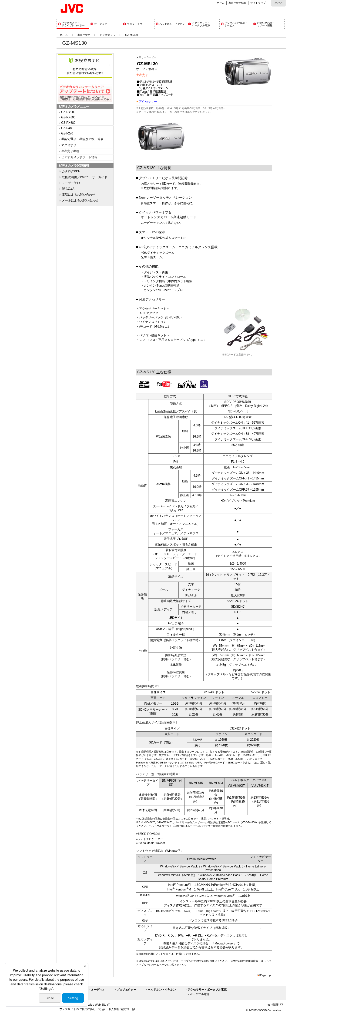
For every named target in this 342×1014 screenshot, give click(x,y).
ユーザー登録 (71, 183)
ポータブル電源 (199, 994)
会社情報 (273, 1004)
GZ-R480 (67, 128)
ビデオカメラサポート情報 (79, 157)
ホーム (221, 2)
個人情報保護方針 (119, 1009)
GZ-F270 (67, 133)
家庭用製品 (83, 34)
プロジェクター (126, 989)
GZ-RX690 (68, 117)
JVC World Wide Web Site (90, 1004)
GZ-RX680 (68, 122)
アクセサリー (70, 145)
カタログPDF (71, 171)
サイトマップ (258, 2)
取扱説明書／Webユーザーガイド (84, 177)
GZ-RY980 (68, 112)
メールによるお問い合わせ (80, 200)
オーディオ (98, 989)
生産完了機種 (70, 151)
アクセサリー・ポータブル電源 (207, 989)
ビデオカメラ (107, 34)
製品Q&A (68, 189)
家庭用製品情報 (237, 2)
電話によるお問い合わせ (78, 194)
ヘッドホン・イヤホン (162, 989)
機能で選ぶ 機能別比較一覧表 (82, 139)
